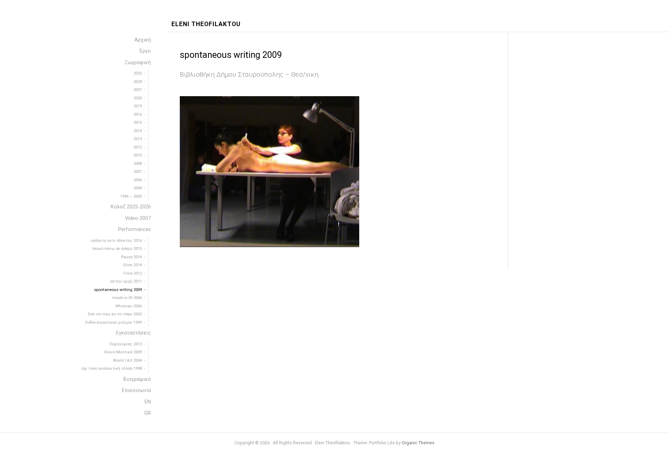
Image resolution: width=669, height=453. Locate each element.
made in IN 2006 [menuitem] (127, 297)
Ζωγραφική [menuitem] (137, 63)
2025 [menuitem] (137, 73)
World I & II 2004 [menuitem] (127, 360)
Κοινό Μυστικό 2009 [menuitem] (123, 352)
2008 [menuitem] (137, 163)
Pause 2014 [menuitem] (131, 256)
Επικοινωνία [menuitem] (136, 390)
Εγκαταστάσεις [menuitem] (133, 333)
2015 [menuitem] (137, 122)
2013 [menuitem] (137, 138)
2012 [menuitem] (137, 147)
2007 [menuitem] (137, 171)
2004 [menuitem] (137, 187)
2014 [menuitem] (137, 130)
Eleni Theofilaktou (205, 24)
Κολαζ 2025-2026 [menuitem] (131, 207)
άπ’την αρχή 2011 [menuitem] (126, 281)
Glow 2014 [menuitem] (132, 264)
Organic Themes (418, 442)
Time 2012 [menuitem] (132, 273)
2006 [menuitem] (137, 179)
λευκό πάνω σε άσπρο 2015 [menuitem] (117, 248)
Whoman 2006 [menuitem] (128, 306)
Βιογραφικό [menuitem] (137, 379)
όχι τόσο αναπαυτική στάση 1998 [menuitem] (111, 368)
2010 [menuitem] (137, 155)
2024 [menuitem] (137, 81)
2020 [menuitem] (137, 97)
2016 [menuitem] (137, 114)
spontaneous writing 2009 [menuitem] (118, 289)
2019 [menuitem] (137, 105)
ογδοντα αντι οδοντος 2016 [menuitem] (116, 240)
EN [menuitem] (148, 402)
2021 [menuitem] (137, 89)
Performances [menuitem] (134, 229)
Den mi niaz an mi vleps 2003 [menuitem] (115, 314)
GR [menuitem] (147, 413)
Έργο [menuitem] (145, 51)
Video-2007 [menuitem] (138, 218)
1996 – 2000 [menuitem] (131, 196)
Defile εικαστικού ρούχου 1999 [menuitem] (113, 322)
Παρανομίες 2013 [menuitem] (125, 343)
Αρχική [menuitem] (142, 40)
